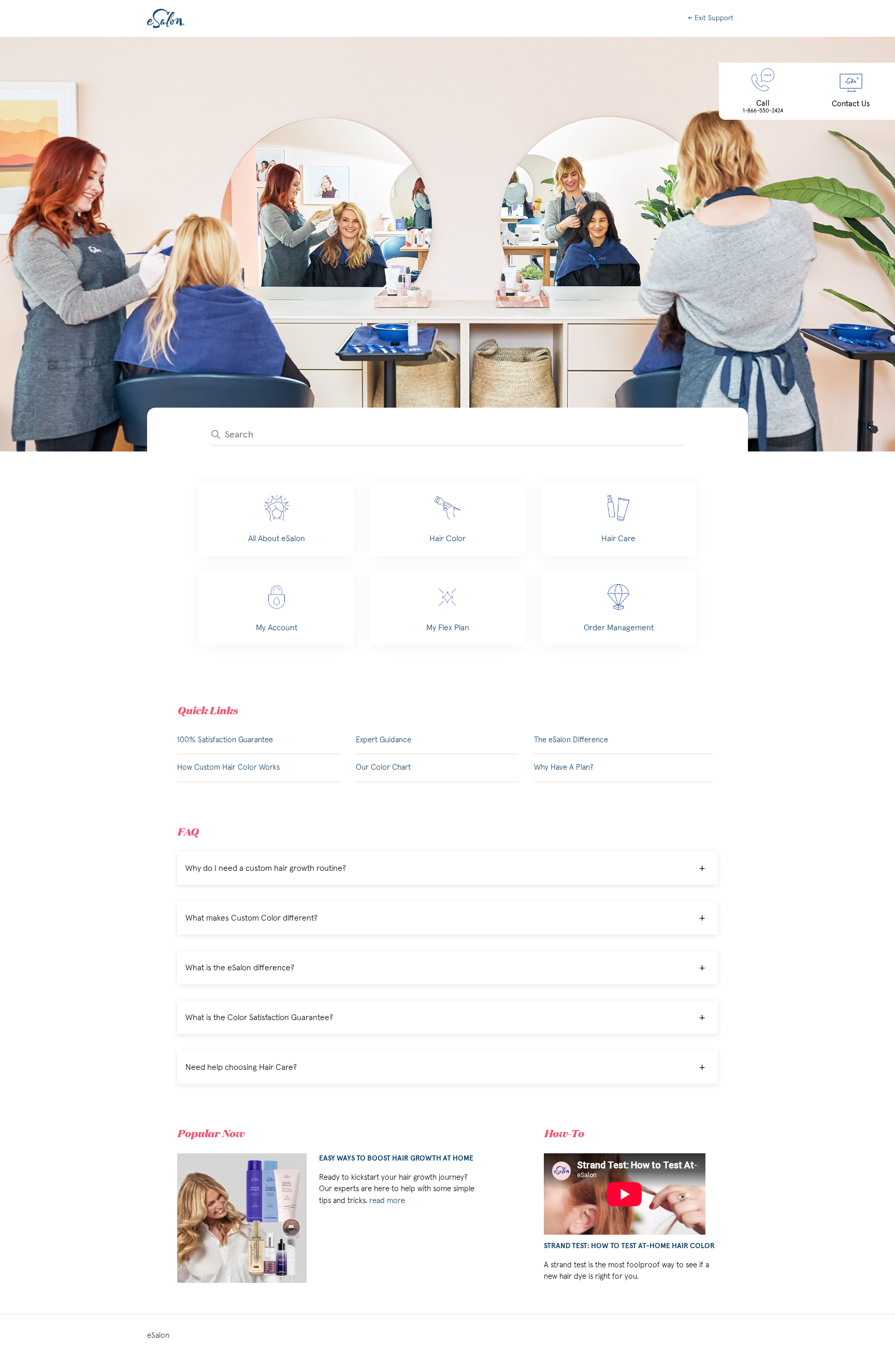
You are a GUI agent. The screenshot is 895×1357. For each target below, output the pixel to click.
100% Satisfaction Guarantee (225, 740)
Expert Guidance (383, 740)
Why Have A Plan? (564, 767)
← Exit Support (710, 18)
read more (387, 1201)
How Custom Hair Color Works (228, 767)
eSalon (158, 1335)
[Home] (165, 18)
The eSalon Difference (571, 740)
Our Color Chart (383, 767)
